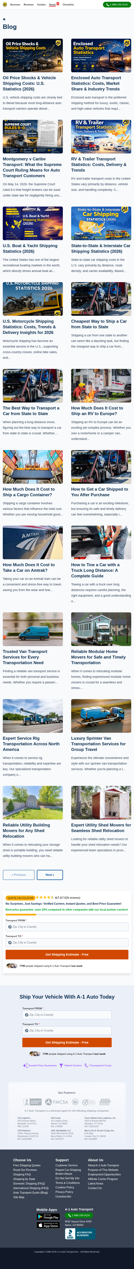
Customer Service (66, 1165)
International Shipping (27, 1188)
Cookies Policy (64, 1187)
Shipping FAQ (22, 1174)
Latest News (95, 1183)
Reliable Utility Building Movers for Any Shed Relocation (26, 831)
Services (15, 4)
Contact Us (95, 1188)
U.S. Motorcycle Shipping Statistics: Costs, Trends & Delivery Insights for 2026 (29, 327)
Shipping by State (24, 1179)
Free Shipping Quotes (26, 1165)
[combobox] (67, 926)
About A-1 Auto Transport (103, 1165)
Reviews (29, 4)
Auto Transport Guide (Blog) (30, 1192)
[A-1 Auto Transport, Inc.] (5, 4)
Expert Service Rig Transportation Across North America (31, 744)
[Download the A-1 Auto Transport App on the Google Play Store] (48, 1216)
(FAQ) (41, 1183)
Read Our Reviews (25, 1169)
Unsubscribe (63, 1196)
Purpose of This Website (103, 1169)
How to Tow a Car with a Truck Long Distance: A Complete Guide (95, 570)
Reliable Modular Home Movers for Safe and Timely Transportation (98, 657)
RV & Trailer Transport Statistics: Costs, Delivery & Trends (98, 164)
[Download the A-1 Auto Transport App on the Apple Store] (48, 1225)
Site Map (18, 1197)
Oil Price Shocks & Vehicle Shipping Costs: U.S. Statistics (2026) (29, 83)
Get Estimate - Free (67, 954)
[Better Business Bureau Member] (80, 1234)
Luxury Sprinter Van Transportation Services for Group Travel (98, 744)
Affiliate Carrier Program (103, 1179)
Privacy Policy (64, 1191)
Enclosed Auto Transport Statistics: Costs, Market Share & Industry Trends (96, 83)
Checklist (68, 4)
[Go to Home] (4, 19)
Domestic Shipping (25, 1183)
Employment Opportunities (104, 1174)
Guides (41, 4)
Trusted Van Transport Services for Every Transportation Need (25, 657)
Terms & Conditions (67, 1182)
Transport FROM (16, 920)
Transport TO (14, 936)
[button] (117, 5)
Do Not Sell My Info (67, 1178)
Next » (50, 874)
